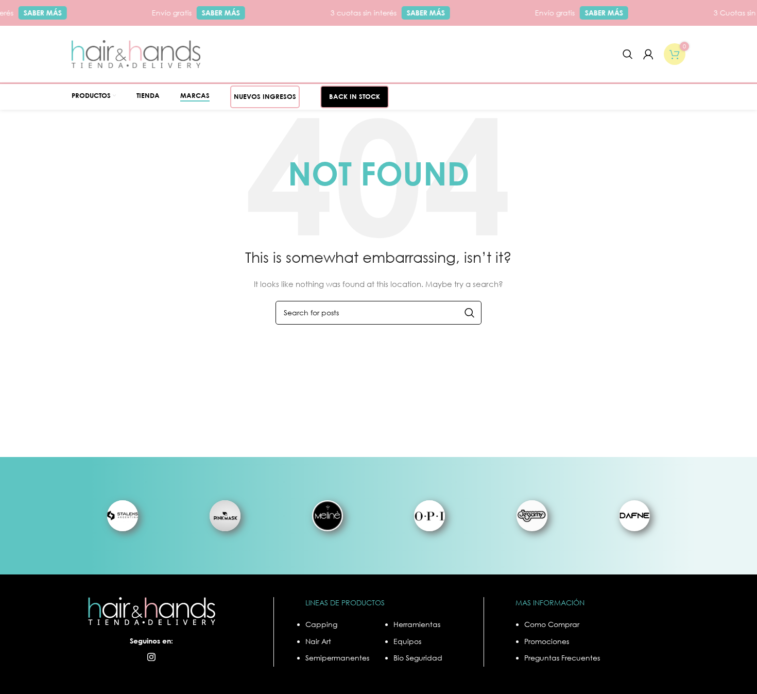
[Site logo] (136, 53)
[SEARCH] (469, 313)
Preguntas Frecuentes (562, 657)
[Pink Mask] (225, 515)
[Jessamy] (532, 515)
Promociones (546, 641)
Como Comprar (551, 624)
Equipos (407, 641)
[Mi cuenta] (648, 54)
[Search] (627, 54)
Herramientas (416, 624)
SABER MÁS (37, 12)
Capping (321, 624)
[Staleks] (123, 515)
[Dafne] (634, 515)
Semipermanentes (337, 657)
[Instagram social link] (151, 657)
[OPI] (429, 515)
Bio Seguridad (417, 657)
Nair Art (318, 641)
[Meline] (327, 515)
